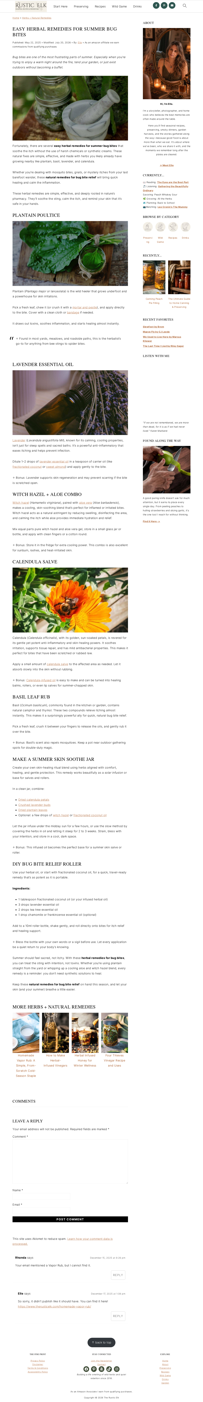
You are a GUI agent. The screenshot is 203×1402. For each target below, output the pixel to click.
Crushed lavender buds (34, 805)
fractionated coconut (27, 466)
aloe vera (85, 502)
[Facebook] (156, 5)
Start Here (60, 6)
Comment (20, 1136)
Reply (118, 1275)
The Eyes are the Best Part (173, 182)
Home (16, 17)
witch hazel (61, 815)
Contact (101, 1364)
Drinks (137, 6)
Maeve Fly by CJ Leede (156, 331)
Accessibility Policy (38, 1372)
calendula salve (57, 664)
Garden (165, 1383)
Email (17, 1204)
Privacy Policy (38, 1360)
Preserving (81, 6)
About (165, 1364)
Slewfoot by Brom (153, 326)
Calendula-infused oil (41, 680)
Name (18, 1190)
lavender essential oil (54, 461)
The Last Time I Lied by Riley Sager (163, 346)
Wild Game (119, 6)
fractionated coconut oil (90, 815)
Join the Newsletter (101, 1360)
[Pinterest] (164, 5)
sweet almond (55, 466)
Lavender (19, 440)
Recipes (100, 6)
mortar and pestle (84, 307)
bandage (73, 312)
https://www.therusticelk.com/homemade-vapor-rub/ (54, 1306)
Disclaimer (37, 1364)
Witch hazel (21, 502)
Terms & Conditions (37, 1368)
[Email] (172, 5)
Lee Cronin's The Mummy (173, 207)
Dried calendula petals (33, 799)
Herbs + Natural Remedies (36, 17)
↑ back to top (101, 1342)
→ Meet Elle (167, 165)
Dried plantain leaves (32, 810)
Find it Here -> (151, 521)
